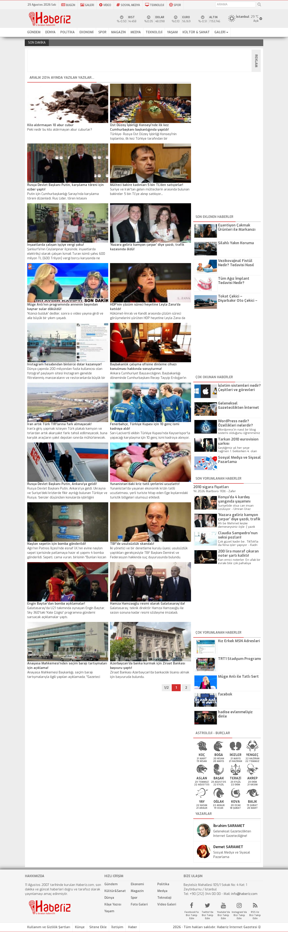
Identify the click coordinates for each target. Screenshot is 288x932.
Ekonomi (137, 884)
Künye (80, 927)
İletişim (117, 927)
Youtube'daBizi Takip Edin (223, 915)
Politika (163, 884)
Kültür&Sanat (115, 891)
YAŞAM (172, 32)
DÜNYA (50, 32)
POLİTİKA (67, 32)
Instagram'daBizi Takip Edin (239, 915)
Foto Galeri (139, 904)
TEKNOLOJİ (157, 5)
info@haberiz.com (244, 894)
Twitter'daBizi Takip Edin (207, 915)
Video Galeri (166, 904)
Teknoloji (164, 898)
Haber (132, 927)
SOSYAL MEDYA (130, 5)
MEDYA (135, 32)
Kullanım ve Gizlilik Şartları (48, 927)
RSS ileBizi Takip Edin (255, 915)
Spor (134, 898)
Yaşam (109, 911)
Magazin (137, 891)
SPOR (177, 5)
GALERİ (89, 5)
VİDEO (107, 5)
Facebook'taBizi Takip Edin (191, 915)
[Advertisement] (145, 61)
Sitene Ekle (98, 927)
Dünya (109, 898)
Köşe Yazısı (112, 904)
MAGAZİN (118, 32)
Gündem (111, 884)
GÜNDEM (33, 32)
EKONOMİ (86, 32)
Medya (162, 891)
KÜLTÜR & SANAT (196, 32)
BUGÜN (70, 5)
